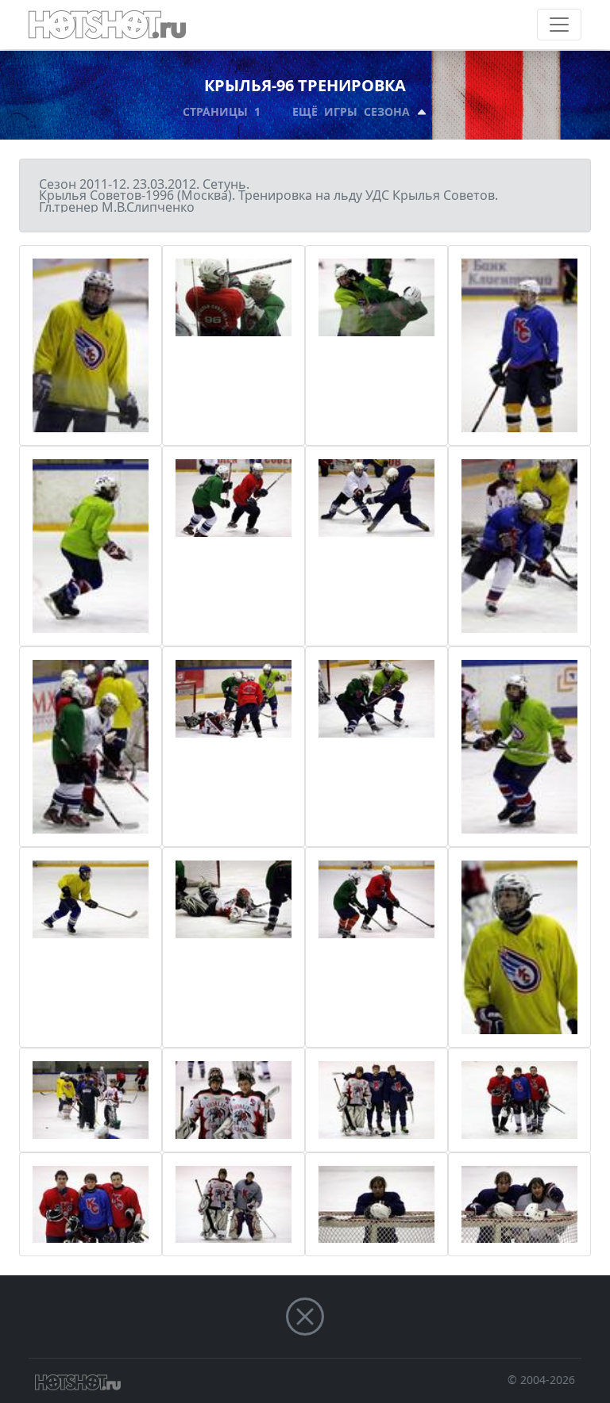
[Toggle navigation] (559, 24)
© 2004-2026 (541, 1379)
